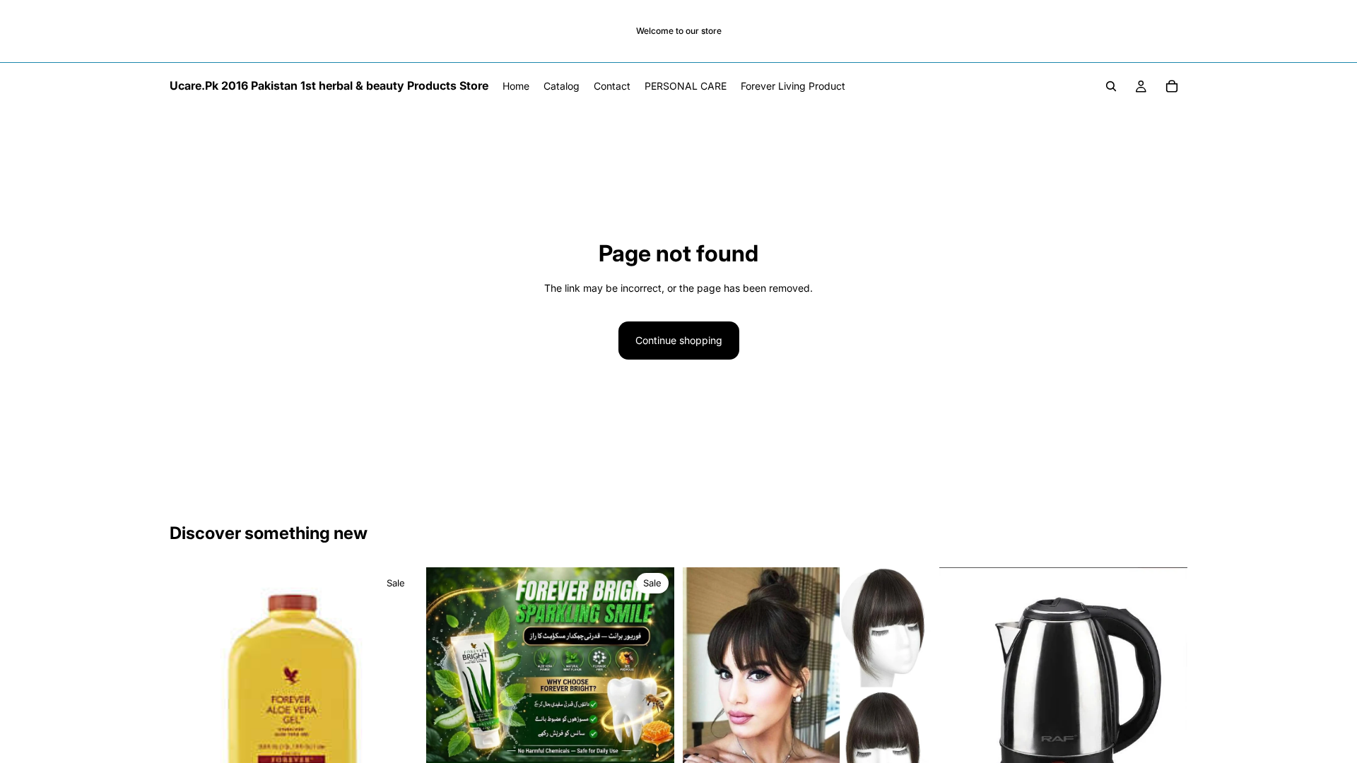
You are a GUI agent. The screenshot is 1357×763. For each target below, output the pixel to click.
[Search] (1111, 86)
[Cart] (1171, 86)
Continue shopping (678, 340)
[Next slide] (396, 691)
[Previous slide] (191, 691)
